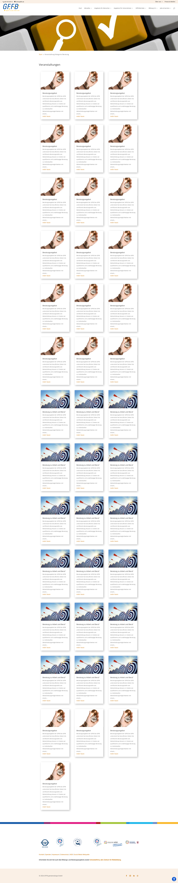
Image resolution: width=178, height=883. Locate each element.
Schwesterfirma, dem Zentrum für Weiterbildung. (105, 860)
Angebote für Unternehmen (122, 8)
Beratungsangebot (50, 93)
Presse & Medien (170, 2)
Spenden (48, 854)
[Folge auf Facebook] (126, 875)
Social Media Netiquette (81, 854)
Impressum (55, 854)
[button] (174, 879)
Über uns (158, 2)
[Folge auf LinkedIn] (133, 875)
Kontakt (41, 854)
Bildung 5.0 (152, 8)
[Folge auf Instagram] (130, 875)
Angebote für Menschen (102, 8)
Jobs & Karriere (164, 8)
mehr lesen (46, 116)
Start (80, 8)
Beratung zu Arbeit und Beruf (54, 412)
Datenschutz (64, 854)
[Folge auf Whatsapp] (137, 875)
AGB (71, 854)
